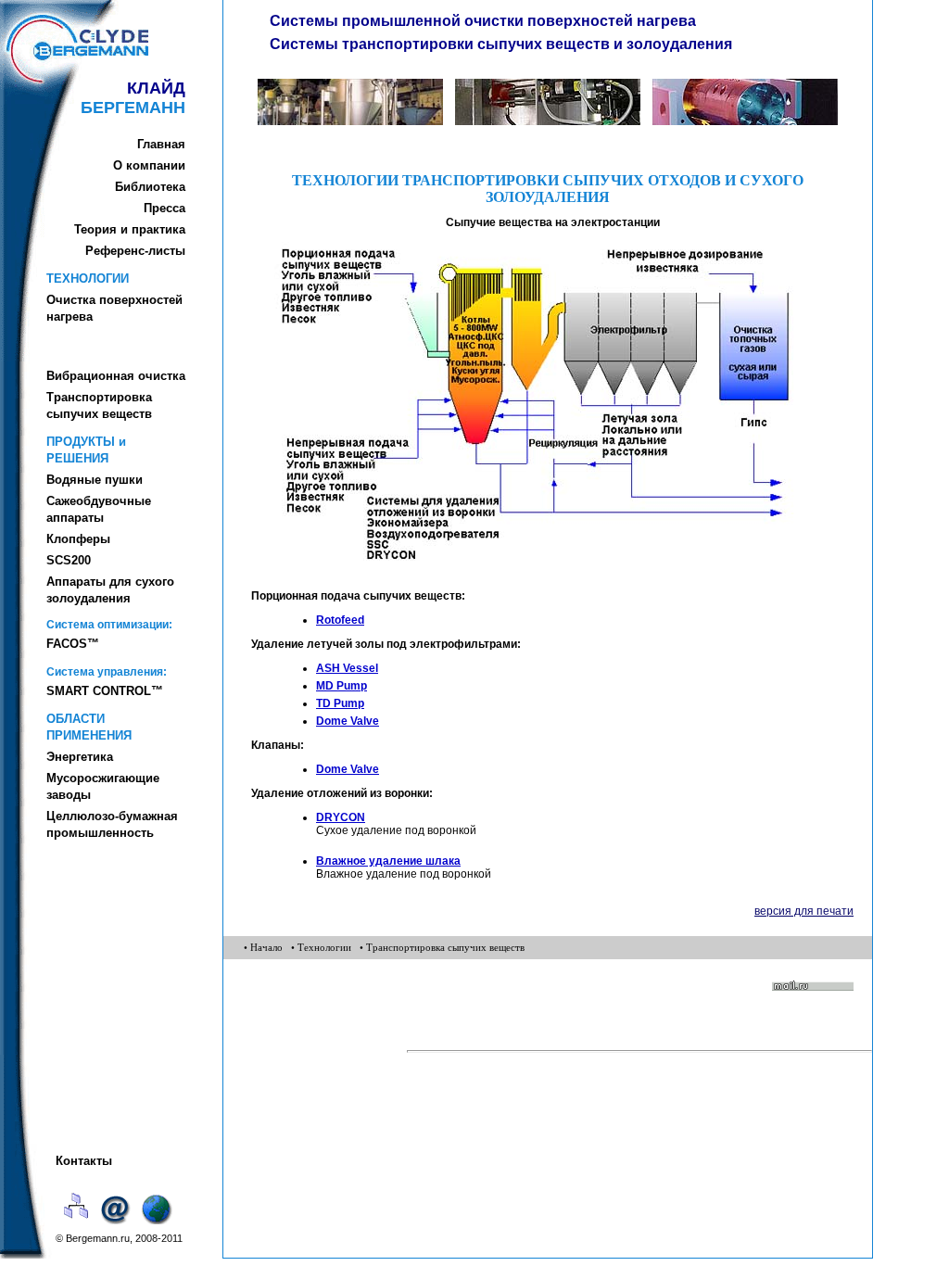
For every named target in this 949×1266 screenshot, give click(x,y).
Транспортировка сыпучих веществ (99, 405)
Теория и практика (129, 229)
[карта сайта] (76, 1226)
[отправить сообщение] (117, 1226)
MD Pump (341, 685)
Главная (161, 144)
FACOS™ (72, 644)
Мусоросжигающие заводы (102, 786)
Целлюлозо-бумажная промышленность (112, 824)
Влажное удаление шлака (388, 861)
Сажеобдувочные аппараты (98, 509)
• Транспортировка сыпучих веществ (442, 947)
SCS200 (68, 560)
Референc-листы (135, 251)
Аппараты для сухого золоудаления (110, 590)
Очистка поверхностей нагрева (114, 308)
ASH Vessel (347, 668)
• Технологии (321, 947)
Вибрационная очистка (115, 376)
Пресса (164, 208)
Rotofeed (340, 620)
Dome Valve (347, 721)
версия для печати (804, 911)
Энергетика (79, 757)
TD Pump (340, 703)
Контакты (84, 1161)
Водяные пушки (94, 480)
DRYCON (340, 817)
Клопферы (78, 539)
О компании (149, 165)
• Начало (263, 947)
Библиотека (150, 187)
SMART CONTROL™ (104, 691)
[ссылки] (158, 1226)
